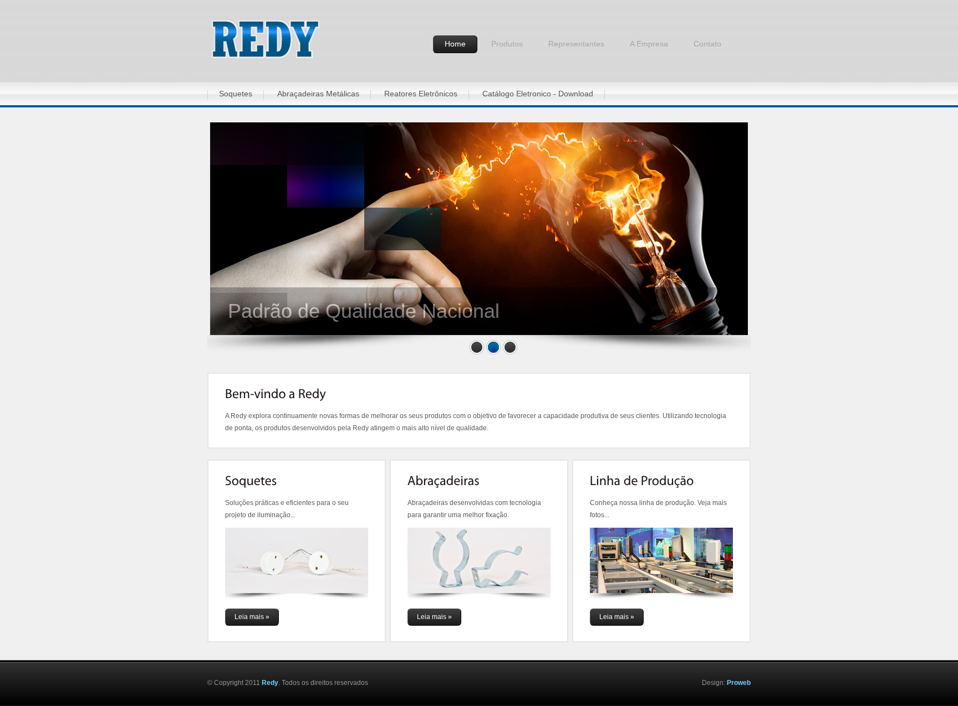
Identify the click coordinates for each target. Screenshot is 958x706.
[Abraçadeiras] (443, 480)
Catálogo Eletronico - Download (537, 93)
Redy (270, 683)
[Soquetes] (251, 480)
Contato (707, 43)
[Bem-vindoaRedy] (275, 393)
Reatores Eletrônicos (420, 93)
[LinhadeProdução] (642, 480)
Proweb (739, 683)
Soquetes (235, 93)
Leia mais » (252, 617)
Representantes (576, 43)
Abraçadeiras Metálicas (318, 93)
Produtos (507, 43)
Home (455, 43)
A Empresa (649, 43)
